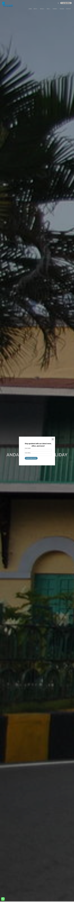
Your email (28, 452)
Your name (28, 448)
